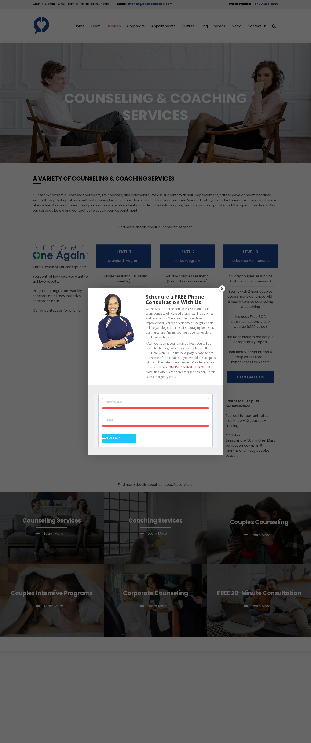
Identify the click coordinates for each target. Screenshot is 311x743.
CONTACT (113, 438)
